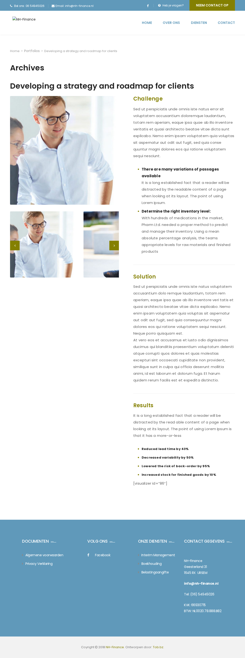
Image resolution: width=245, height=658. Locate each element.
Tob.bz (158, 647)
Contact (226, 22)
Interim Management (158, 555)
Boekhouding (151, 563)
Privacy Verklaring (38, 563)
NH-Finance (115, 647)
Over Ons (171, 22)
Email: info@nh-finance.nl (75, 6)
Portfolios (32, 50)
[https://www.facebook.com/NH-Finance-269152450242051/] (148, 6)
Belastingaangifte (155, 572)
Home (147, 22)
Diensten (199, 22)
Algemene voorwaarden (44, 555)
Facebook (102, 555)
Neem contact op (212, 5)
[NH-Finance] (31, 22)
